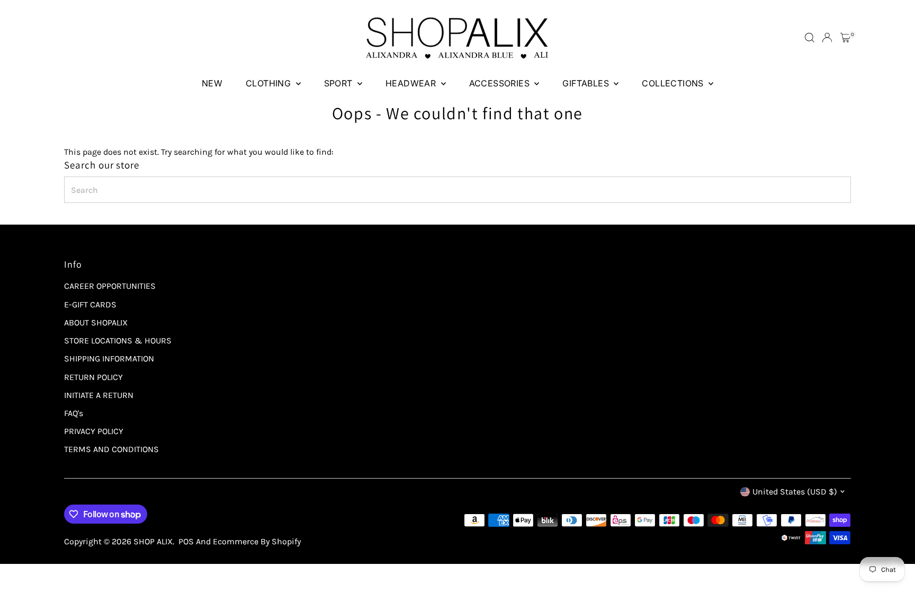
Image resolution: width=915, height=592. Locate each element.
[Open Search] (809, 37)
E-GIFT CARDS (90, 304)
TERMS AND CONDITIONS (111, 449)
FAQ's (73, 413)
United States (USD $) (794, 492)
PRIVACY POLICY (93, 431)
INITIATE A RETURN (98, 395)
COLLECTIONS (674, 83)
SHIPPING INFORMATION (109, 359)
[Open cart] (845, 37)
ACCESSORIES (500, 83)
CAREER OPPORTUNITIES (110, 286)
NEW (212, 83)
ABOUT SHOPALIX (96, 322)
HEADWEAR (411, 83)
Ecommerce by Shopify (257, 541)
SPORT (339, 83)
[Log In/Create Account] (827, 37)
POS (186, 541)
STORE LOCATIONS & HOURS (118, 340)
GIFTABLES (586, 83)
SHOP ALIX (153, 541)
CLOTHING (269, 83)
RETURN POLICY (93, 377)
